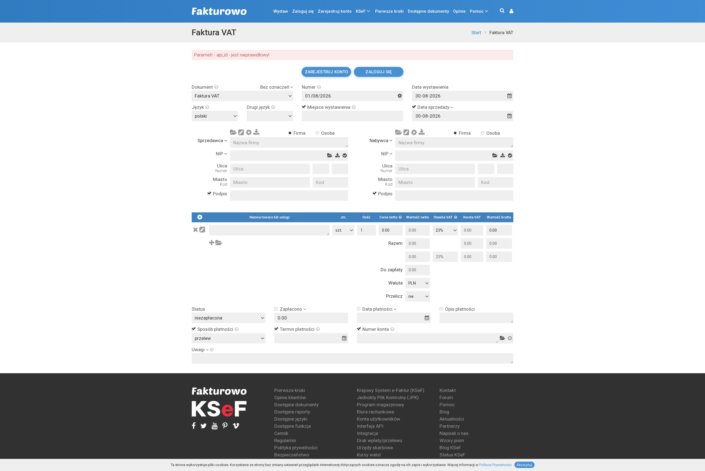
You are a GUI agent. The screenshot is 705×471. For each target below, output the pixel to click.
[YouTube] (212, 426)
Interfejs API (370, 426)
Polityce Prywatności (495, 465)
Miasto (220, 181)
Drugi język (258, 107)
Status (198, 309)
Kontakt (448, 390)
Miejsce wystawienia (328, 107)
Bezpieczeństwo (291, 455)
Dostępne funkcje (292, 426)
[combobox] (242, 96)
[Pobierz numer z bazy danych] (502, 338)
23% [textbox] (439, 230)
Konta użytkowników (378, 419)
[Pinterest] (222, 426)
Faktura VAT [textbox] (207, 96)
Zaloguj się (303, 11)
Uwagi (198, 349)
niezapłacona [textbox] (208, 318)
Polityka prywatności (296, 447)
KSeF (360, 11)
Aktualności (452, 419)
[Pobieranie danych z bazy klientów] (233, 134)
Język (198, 107)
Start (476, 32)
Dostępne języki (290, 419)
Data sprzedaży (433, 107)
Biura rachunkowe (375, 412)
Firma (299, 133)
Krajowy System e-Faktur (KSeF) (390, 390)
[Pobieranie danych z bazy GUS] (256, 134)
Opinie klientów (290, 397)
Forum (446, 397)
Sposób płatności (215, 329)
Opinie (459, 11)
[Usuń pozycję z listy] (195, 229)
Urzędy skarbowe (375, 447)
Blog (444, 412)
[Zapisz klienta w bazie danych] (241, 134)
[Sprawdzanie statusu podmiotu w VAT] (344, 155)
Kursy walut (369, 455)
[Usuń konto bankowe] (509, 338)
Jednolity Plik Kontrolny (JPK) (388, 397)
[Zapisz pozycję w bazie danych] (202, 229)
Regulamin (285, 440)
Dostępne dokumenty (428, 11)
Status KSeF (452, 455)
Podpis (220, 193)
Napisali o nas (454, 433)
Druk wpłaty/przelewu (379, 440)
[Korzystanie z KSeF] (219, 408)
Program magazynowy (380, 404)
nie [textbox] (411, 296)
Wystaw (280, 11)
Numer (309, 87)
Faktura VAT (214, 32)
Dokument (202, 87)
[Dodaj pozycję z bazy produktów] (219, 242)
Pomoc (477, 11)
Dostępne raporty (292, 412)
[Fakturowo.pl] (219, 11)
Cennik (281, 433)
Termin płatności (297, 329)
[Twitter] (201, 426)
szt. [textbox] (338, 230)
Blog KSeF (450, 447)
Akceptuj (524, 464)
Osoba (327, 133)
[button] (508, 11)
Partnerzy (450, 426)
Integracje (367, 433)
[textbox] (271, 116)
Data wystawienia (430, 87)
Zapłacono (291, 309)
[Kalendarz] (509, 96)
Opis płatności (460, 309)
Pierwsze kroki (389, 11)
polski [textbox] (201, 116)
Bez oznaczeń (274, 87)
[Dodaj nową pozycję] (211, 242)
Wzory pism (452, 440)
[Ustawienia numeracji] (399, 96)
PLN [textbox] (412, 283)
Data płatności (377, 309)
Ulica (221, 168)
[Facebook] (194, 426)
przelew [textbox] (203, 338)
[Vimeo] (233, 426)
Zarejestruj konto (335, 11)
